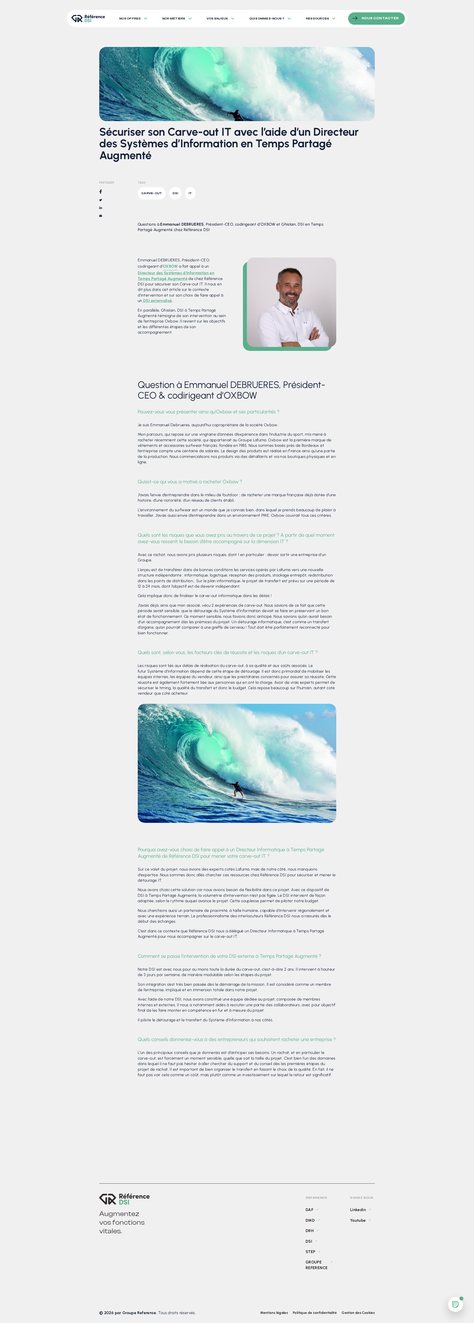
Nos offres (130, 18)
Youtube (358, 1220)
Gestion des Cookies (358, 1313)
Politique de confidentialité (315, 1313)
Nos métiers (173, 18)
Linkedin (358, 1209)
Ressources (317, 18)
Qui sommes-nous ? (267, 18)
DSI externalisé (157, 300)
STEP (310, 1251)
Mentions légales (274, 1313)
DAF (309, 1209)
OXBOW (170, 266)
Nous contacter (380, 18)
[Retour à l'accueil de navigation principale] (88, 18)
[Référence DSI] (124, 1199)
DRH (310, 1230)
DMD (310, 1220)
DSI (309, 1241)
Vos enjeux (217, 18)
